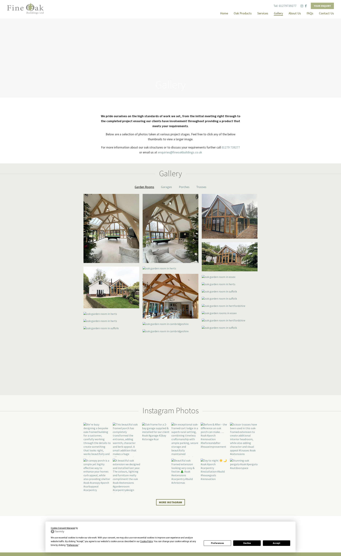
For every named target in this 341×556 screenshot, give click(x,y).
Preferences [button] (72, 545)
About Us (295, 13)
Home (224, 13)
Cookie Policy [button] (146, 541)
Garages (166, 187)
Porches (184, 187)
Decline (247, 543)
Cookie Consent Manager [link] (63, 528)
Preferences (217, 543)
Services (262, 13)
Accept (276, 543)
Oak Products (243, 13)
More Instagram (170, 502)
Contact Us (326, 13)
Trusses (201, 187)
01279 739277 (231, 147)
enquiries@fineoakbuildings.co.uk (180, 152)
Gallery (278, 13)
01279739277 (287, 6)
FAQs (310, 13)
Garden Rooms (144, 187)
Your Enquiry (322, 5)
